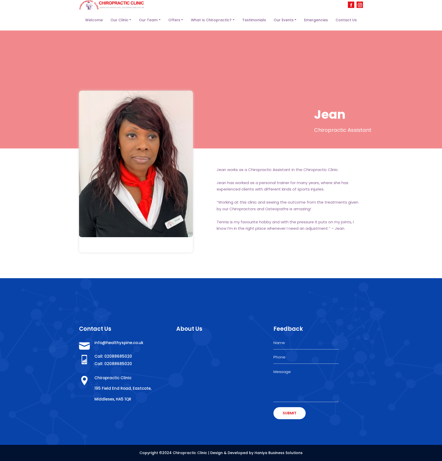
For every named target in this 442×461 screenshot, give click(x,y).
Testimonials (254, 20)
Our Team (148, 20)
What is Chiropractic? (211, 20)
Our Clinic (119, 20)
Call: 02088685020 (113, 356)
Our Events (284, 20)
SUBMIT (289, 413)
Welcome (94, 20)
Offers (174, 20)
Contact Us (346, 20)
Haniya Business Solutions (279, 452)
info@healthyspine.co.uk (118, 342)
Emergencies (316, 20)
